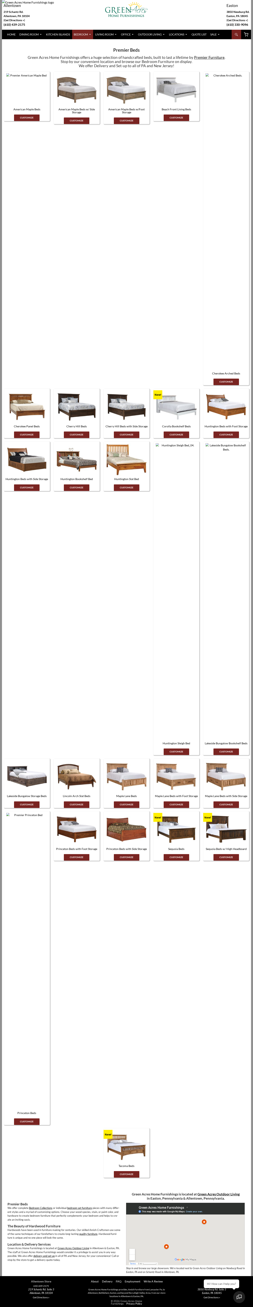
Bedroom (81, 34)
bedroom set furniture (79, 1208)
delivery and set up (44, 1255)
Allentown (12, 5)
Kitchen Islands (58, 34)
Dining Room (29, 34)
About (94, 1281)
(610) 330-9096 (237, 24)
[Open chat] (239, 1297)
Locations (176, 34)
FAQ (118, 1281)
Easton (232, 5)
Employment (132, 1281)
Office (126, 34)
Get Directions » (237, 20)
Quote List (199, 34)
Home (11, 34)
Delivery (107, 1281)
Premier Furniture (209, 57)
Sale (213, 34)
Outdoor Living (150, 34)
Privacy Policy (134, 1303)
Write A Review (153, 1281)
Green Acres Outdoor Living (73, 1248)
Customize (27, 117)
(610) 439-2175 (14, 24)
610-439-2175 (41, 1286)
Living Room (104, 34)
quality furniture (88, 1233)
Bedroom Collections (40, 1208)
